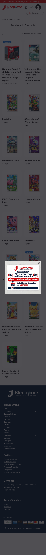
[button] (39, 263)
